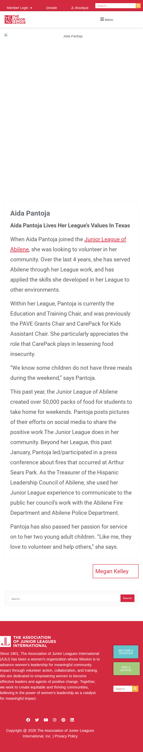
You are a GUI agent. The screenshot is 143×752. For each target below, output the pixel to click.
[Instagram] (54, 720)
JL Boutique (79, 8)
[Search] (138, 5)
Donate (51, 8)
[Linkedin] (72, 720)
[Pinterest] (63, 720)
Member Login (17, 8)
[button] (106, 19)
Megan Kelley (111, 571)
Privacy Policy (66, 736)
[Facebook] (28, 720)
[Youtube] (46, 720)
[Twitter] (37, 720)
